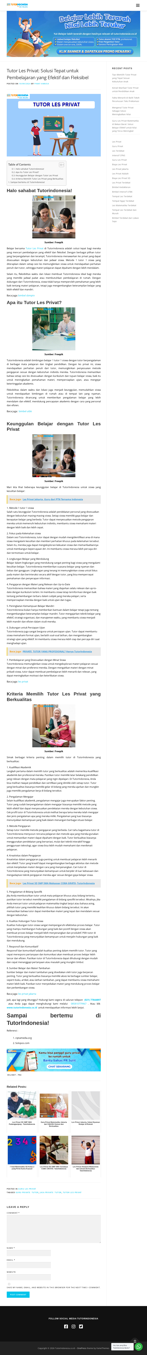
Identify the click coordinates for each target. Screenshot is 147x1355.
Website (11, 1272)
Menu (137, 5)
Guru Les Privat (27, 1189)
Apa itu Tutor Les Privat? (27, 172)
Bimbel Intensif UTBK (122, 191)
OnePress (81, 1348)
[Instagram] (73, 1326)
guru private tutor (27, 1192)
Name (11, 1248)
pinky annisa (41, 83)
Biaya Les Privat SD (121, 178)
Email (11, 1260)
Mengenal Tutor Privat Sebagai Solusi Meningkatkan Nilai (123, 111)
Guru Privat (117, 146)
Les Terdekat (118, 150)
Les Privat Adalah (120, 173)
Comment (13, 1213)
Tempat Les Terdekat (122, 196)
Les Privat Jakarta (120, 169)
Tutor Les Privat (34, 248)
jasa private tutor (51, 1192)
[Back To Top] (135, 1342)
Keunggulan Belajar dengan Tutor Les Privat (37, 175)
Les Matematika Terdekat (124, 205)
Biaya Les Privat (119, 164)
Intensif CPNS (118, 155)
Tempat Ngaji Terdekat (123, 201)
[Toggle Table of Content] (60, 164)
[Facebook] (66, 1326)
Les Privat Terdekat (121, 182)
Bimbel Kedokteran (121, 187)
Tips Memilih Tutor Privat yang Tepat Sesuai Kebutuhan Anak (124, 78)
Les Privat (116, 141)
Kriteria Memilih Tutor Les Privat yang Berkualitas (39, 178)
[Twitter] (81, 1326)
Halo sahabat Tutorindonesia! (30, 168)
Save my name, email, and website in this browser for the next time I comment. (53, 1287)
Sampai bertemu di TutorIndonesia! (27, 182)
